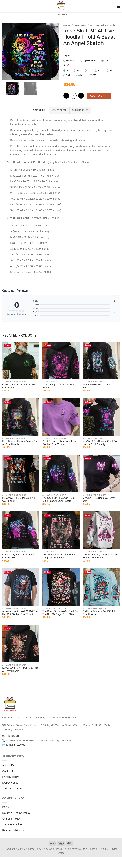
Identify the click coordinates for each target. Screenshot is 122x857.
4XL (81, 75)
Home (66, 25)
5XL (95, 75)
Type (66, 55)
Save (8, 345)
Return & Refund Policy (16, 813)
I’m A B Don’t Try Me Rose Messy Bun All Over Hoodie (100, 556)
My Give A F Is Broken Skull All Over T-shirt (18, 499)
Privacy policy (10, 776)
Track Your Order (12, 788)
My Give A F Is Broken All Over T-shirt (100, 499)
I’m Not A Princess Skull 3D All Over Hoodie (99, 613)
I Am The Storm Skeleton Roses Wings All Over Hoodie (59, 556)
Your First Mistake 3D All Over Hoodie (98, 386)
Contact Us (8, 771)
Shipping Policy (11, 818)
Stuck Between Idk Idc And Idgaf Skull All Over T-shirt (59, 443)
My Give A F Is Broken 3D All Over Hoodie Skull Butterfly (100, 443)
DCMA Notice (10, 782)
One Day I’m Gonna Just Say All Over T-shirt (19, 386)
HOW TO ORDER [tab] (59, 110)
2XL (112, 70)
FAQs (5, 807)
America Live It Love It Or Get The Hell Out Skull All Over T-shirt (20, 613)
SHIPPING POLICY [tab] (80, 110)
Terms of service (12, 824)
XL (99, 70)
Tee (106, 60)
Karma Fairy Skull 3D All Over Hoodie (58, 386)
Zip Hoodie (89, 60)
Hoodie (70, 60)
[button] (4, 6)
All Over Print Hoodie (102, 25)
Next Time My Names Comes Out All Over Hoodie (19, 443)
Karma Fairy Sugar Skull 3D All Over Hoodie (18, 556)
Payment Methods (13, 830)
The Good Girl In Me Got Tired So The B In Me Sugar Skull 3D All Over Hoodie (60, 613)
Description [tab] (39, 110)
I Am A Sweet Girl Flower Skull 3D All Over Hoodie (20, 669)
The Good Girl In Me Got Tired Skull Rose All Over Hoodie (58, 499)
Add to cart (99, 95)
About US (8, 765)
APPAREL (80, 25)
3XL (68, 75)
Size (66, 65)
